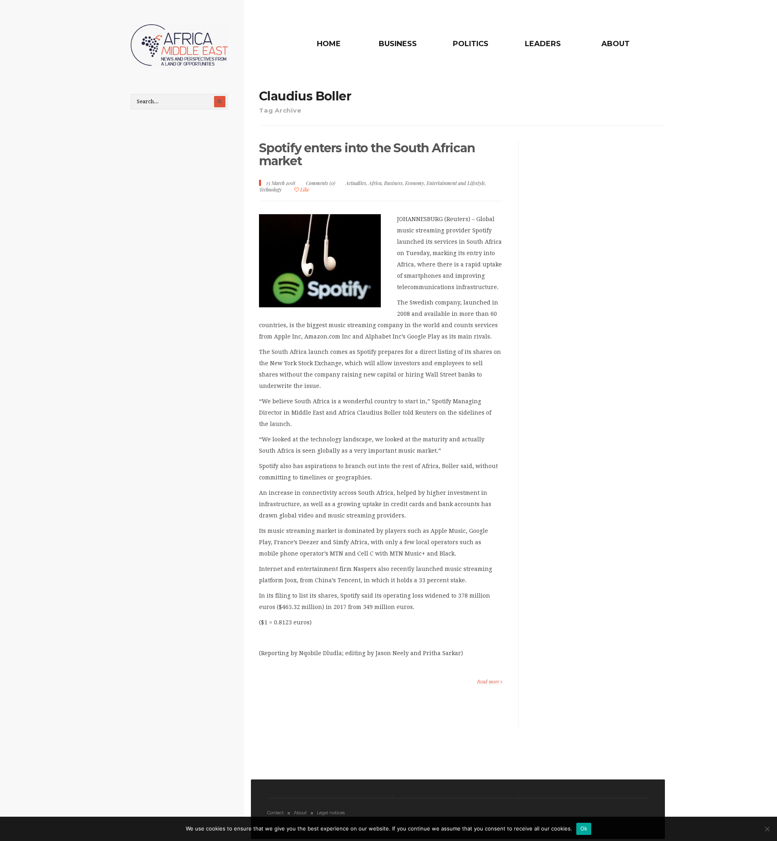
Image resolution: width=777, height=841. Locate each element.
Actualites (356, 183)
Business (398, 43)
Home (329, 43)
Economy (414, 183)
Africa (375, 183)
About (615, 43)
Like (304, 189)
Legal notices (331, 812)
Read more (489, 681)
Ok (584, 828)
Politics (470, 43)
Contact (275, 812)
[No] (767, 829)
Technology (270, 189)
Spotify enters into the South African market (367, 154)
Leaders (543, 43)
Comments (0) (320, 183)
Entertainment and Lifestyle (456, 183)
